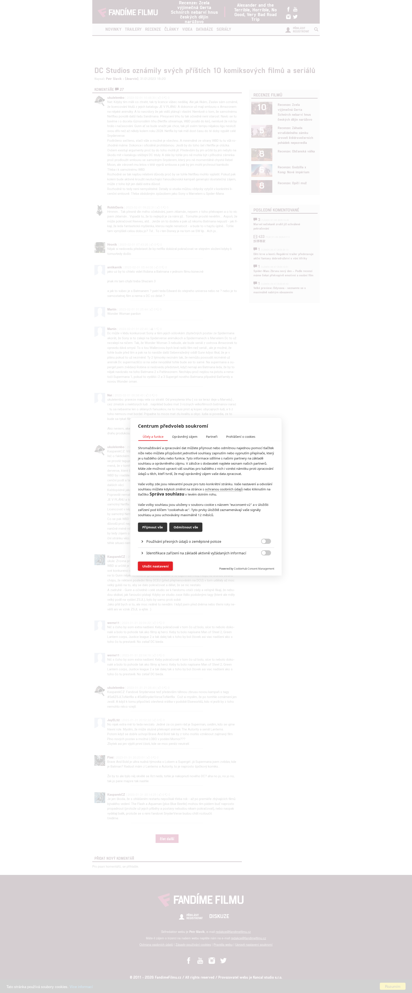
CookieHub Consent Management (254, 568)
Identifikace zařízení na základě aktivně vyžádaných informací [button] (196, 552)
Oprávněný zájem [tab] (184, 436)
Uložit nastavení (155, 566)
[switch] (262, 564)
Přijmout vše (152, 527)
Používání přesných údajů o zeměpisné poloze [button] (183, 541)
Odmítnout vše (186, 527)
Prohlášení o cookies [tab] (240, 436)
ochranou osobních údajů (224, 489)
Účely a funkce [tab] (153, 436)
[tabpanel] (206, 531)
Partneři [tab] (212, 436)
